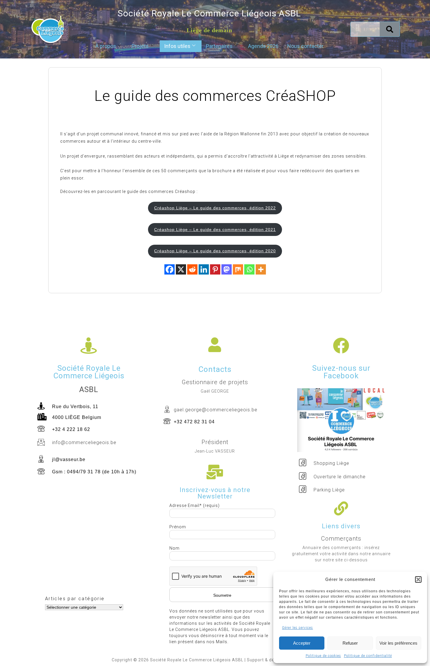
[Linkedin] (204, 269)
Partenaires (219, 46)
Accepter (301, 643)
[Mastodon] (226, 269)
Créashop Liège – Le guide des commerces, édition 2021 (215, 229)
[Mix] (238, 269)
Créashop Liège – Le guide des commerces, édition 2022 (215, 208)
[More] (261, 269)
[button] (418, 579)
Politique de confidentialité (368, 656)
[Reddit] (192, 269)
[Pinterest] (215, 269)
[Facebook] (169, 269)
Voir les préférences (398, 643)
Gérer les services (297, 628)
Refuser (350, 643)
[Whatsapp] (249, 269)
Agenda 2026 (263, 46)
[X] (181, 269)
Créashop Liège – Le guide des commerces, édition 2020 (215, 251)
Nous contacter (305, 46)
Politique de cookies (323, 656)
